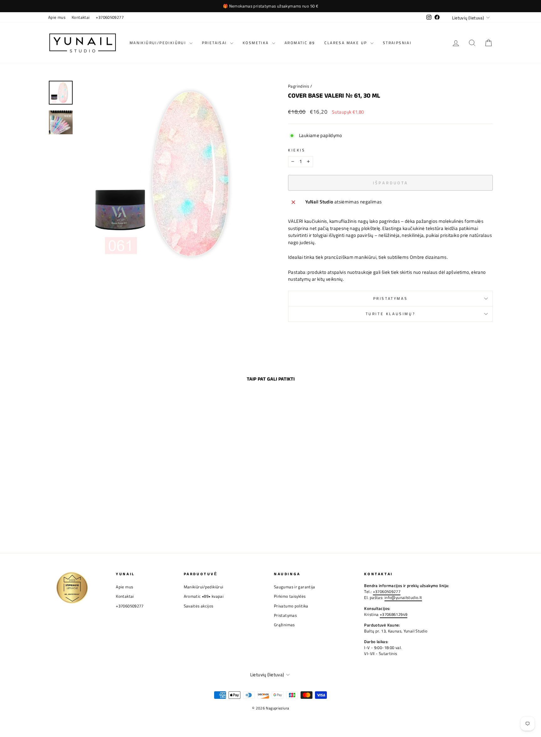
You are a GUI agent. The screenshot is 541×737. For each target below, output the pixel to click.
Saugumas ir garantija (294, 587)
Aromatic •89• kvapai (204, 596)
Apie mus (56, 17)
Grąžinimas (284, 625)
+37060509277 (110, 17)
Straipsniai (397, 43)
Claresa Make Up (346, 43)
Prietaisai (215, 43)
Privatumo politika (291, 606)
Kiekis (297, 150)
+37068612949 (394, 614)
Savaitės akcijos (199, 606)
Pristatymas (390, 298)
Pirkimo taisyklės (290, 596)
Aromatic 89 (300, 43)
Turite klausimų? (390, 314)
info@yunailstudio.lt (403, 598)
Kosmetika (256, 43)
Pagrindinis (298, 86)
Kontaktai (81, 17)
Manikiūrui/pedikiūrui (159, 43)
